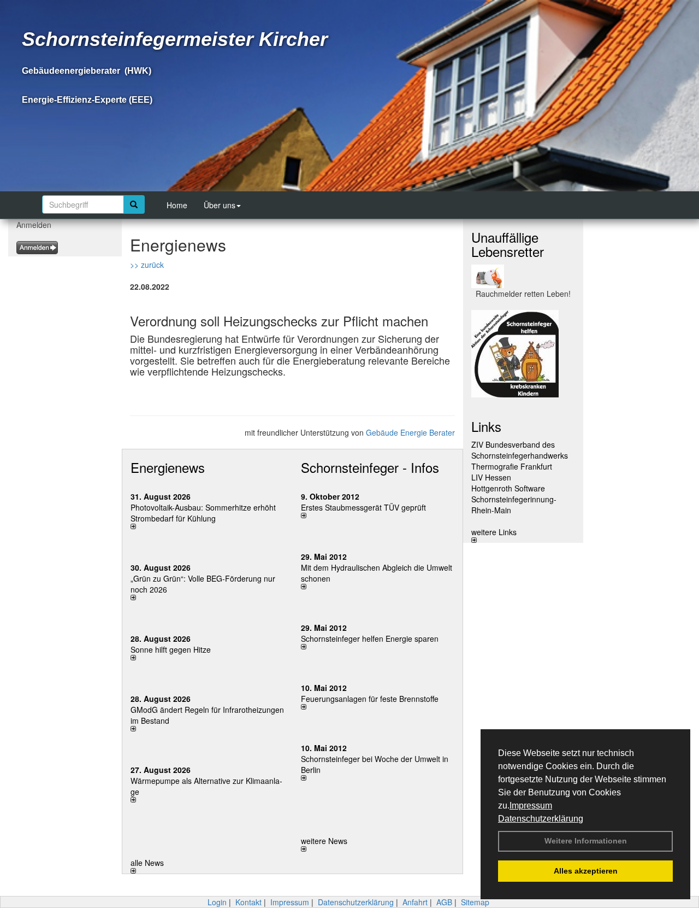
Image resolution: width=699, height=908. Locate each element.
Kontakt (248, 902)
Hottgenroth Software (508, 488)
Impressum (531, 805)
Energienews (168, 467)
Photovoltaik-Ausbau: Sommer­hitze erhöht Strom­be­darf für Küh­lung (203, 513)
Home (177, 205)
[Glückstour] (523, 353)
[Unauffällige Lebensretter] (523, 276)
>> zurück (147, 264)
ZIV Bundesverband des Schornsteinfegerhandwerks (519, 450)
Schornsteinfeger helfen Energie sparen (370, 638)
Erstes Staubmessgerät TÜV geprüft (363, 507)
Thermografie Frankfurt (511, 466)
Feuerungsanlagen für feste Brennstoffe (370, 698)
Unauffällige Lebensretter (507, 244)
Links (486, 426)
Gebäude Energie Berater (410, 432)
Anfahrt (415, 902)
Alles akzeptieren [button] (586, 870)
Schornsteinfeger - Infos (370, 467)
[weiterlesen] (208, 526)
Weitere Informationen (585, 840)
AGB (444, 902)
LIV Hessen (491, 477)
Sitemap (475, 902)
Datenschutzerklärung (540, 818)
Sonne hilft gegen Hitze (171, 649)
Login (217, 902)
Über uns (219, 205)
